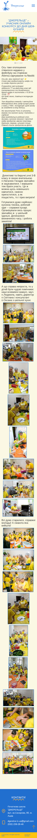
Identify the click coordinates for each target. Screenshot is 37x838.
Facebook (27, 834)
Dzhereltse (6, 834)
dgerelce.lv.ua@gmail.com (21, 820)
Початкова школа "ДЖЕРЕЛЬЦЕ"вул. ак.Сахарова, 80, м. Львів (20, 811)
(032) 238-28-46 (16, 824)
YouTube (26, 836)
